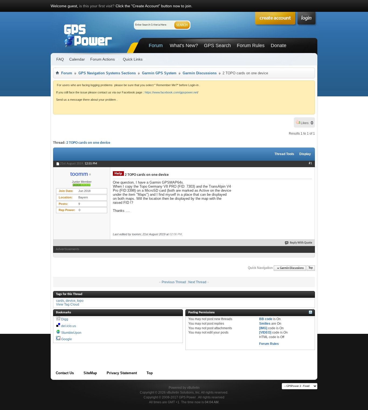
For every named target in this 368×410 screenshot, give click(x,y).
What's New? (184, 45)
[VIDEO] (265, 332)
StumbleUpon (71, 333)
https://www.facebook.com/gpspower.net (171, 92)
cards (60, 301)
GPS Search (217, 45)
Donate (278, 45)
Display (305, 154)
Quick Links (133, 59)
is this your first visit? (96, 6)
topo (80, 301)
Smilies (264, 323)
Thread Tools (284, 154)
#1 (310, 163)
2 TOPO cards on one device (88, 143)
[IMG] (263, 328)
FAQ (60, 59)
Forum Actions (102, 59)
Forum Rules (251, 45)
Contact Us (65, 373)
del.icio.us (68, 326)
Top (310, 268)
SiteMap (90, 373)
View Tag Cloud (67, 304)
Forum (156, 45)
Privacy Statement (122, 373)
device (70, 301)
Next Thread (197, 282)
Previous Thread (174, 282)
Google (66, 339)
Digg (64, 319)
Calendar (77, 59)
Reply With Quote (301, 242)
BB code (265, 319)
